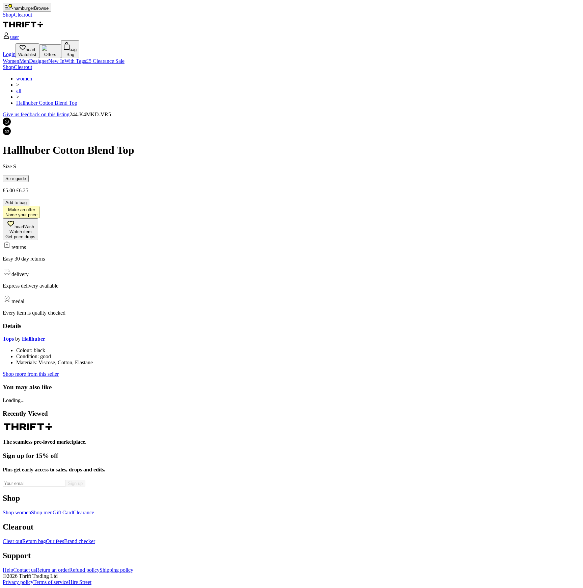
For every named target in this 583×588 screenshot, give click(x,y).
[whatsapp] (7, 122)
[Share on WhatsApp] (7, 122)
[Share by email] (7, 131)
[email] (7, 131)
